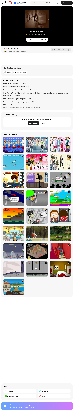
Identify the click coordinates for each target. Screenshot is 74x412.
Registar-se (67, 3)
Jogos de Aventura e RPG (17, 107)
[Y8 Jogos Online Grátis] (8, 2)
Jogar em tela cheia (37, 40)
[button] (8, 104)
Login (57, 3)
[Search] (32, 3)
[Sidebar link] (2, 3)
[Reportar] (63, 49)
